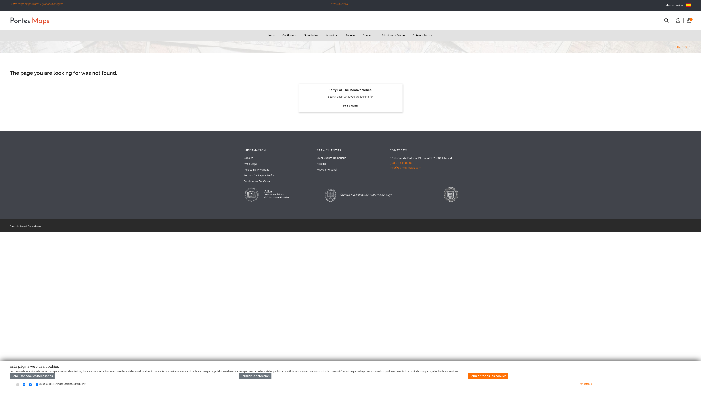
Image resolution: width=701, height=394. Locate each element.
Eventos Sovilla (339, 4)
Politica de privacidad (256, 169)
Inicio (271, 35)
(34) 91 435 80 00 (401, 163)
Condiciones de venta (257, 181)
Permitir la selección (255, 376)
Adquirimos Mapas (393, 35)
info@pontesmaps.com (405, 168)
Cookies (248, 158)
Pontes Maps (34, 226)
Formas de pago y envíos (259, 175)
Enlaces (351, 35)
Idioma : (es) (673, 5)
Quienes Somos (423, 35)
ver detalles (586, 383)
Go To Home (350, 105)
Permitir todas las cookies (488, 376)
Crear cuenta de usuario (331, 158)
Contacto (368, 35)
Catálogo (288, 35)
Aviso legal (250, 163)
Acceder (321, 163)
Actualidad (332, 35)
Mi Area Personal (327, 169)
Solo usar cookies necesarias (32, 376)
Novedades (311, 35)
